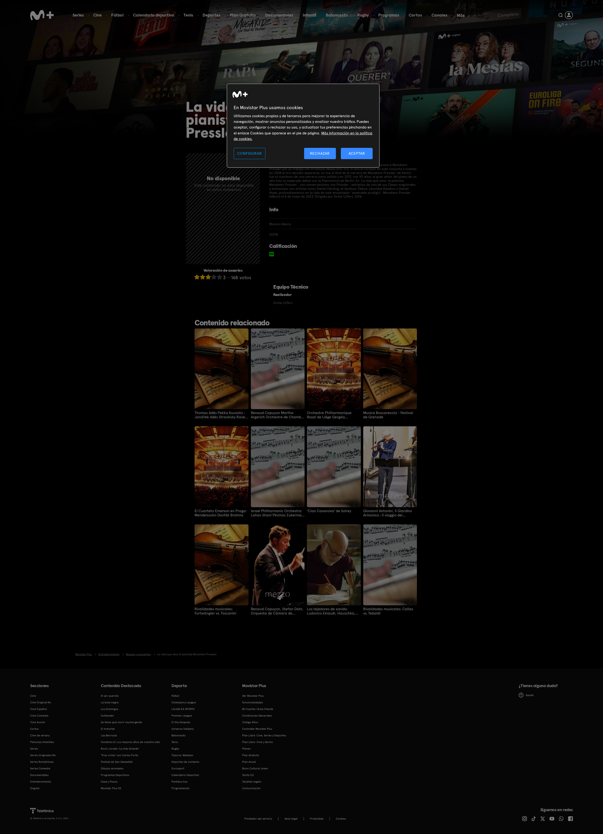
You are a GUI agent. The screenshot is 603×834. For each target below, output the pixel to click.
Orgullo (35, 788)
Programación (180, 788)
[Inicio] (42, 15)
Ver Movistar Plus (253, 695)
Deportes (211, 14)
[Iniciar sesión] (569, 15)
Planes (246, 748)
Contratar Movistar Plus (257, 728)
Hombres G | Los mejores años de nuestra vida (130, 742)
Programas (388, 14)
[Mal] (202, 276)
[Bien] (213, 276)
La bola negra (109, 702)
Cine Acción (37, 722)
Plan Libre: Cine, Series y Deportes (264, 735)
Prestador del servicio (258, 818)
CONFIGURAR (249, 153)
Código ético (250, 722)
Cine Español (38, 709)
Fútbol (117, 14)
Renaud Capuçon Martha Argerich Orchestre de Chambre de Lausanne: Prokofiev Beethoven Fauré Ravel (278, 415)
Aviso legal (291, 818)
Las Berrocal (109, 735)
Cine (97, 14)
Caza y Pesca (109, 781)
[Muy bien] (219, 276)
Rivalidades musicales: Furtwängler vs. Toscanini (215, 611)
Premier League (181, 715)
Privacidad (316, 818)
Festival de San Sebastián (117, 761)
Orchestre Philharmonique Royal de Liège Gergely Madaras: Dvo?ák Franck (329, 415)
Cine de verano (40, 735)
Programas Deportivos (115, 775)
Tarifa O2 (248, 775)
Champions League (183, 702)
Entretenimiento (40, 781)
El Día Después (180, 722)
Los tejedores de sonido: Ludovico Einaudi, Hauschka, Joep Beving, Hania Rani (331, 611)
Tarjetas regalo (251, 781)
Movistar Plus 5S (111, 788)
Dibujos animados (112, 768)
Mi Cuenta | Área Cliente (257, 709)
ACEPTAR (357, 153)
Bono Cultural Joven (255, 768)
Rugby (363, 14)
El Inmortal (108, 728)
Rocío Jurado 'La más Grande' (120, 748)
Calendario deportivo (153, 14)
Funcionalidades (252, 702)
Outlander (107, 715)
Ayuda (530, 695)
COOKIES (341, 818)
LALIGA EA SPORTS (183, 709)
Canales (439, 14)
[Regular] (208, 276)
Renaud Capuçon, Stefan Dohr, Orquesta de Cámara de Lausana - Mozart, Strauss (277, 611)
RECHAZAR (320, 153)
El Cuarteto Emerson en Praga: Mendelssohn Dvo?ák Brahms (221, 513)
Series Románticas (41, 761)
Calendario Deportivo (185, 775)
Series (78, 14)
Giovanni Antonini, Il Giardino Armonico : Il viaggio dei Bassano (387, 513)
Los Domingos (109, 709)
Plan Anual (249, 761)
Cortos (415, 14)
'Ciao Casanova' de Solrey (329, 511)
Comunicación (251, 788)
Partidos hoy (179, 781)
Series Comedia (40, 768)
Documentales (279, 14)
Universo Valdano (182, 728)
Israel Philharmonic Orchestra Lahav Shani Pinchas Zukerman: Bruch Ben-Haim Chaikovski (278, 513)
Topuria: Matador (182, 755)
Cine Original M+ (40, 702)
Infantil (309, 14)
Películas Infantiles (42, 742)
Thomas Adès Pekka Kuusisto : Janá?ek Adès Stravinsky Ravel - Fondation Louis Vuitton (220, 415)
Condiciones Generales (257, 715)
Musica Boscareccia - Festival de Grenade (388, 415)
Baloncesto (337, 14)
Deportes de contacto (185, 761)
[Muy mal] (197, 276)
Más (460, 15)
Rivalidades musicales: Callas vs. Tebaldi (388, 611)
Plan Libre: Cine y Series (257, 742)
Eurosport (177, 768)
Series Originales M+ (43, 755)
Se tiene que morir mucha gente (121, 722)
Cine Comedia (39, 715)
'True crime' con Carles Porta (119, 755)
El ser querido (110, 695)
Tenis (188, 14)
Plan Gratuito (243, 14)
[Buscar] (560, 15)
